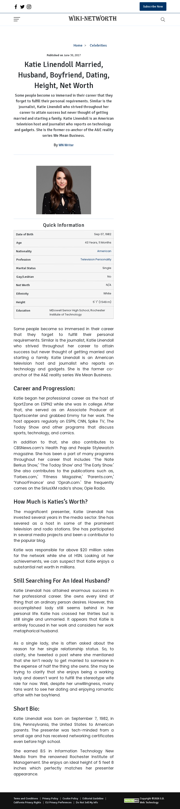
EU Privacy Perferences (58, 802)
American (104, 251)
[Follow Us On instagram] (29, 6)
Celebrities (98, 45)
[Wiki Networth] (91, 18)
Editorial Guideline (93, 798)
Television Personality (96, 259)
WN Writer (66, 145)
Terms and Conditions (26, 798)
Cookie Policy (70, 798)
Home (78, 45)
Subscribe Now (153, 6)
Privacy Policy (50, 798)
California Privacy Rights (27, 802)
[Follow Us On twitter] (22, 6)
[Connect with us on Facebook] (16, 6)
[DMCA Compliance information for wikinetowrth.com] (132, 800)
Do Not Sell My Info (87, 802)
